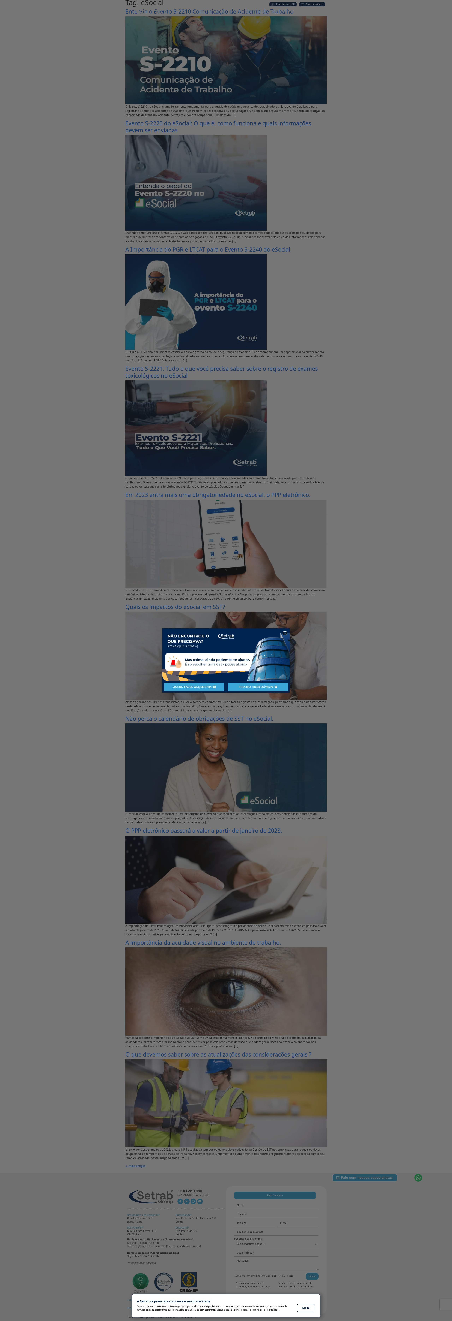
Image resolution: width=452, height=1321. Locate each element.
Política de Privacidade (268, 1309)
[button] (285, 633)
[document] (226, 660)
